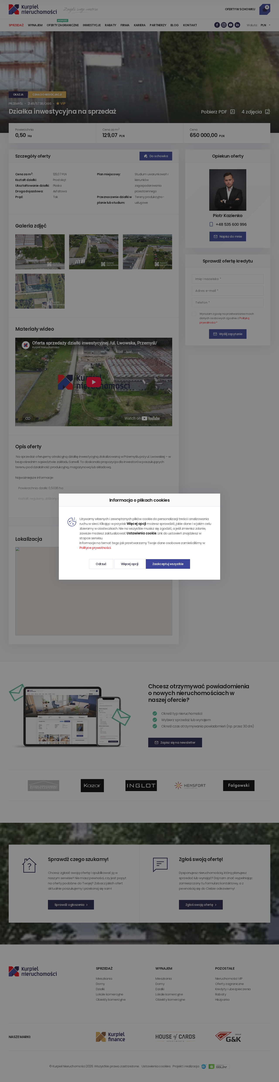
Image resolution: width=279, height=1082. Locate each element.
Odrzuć (101, 564)
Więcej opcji (129, 564)
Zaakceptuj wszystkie (168, 564)
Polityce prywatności (95, 547)
